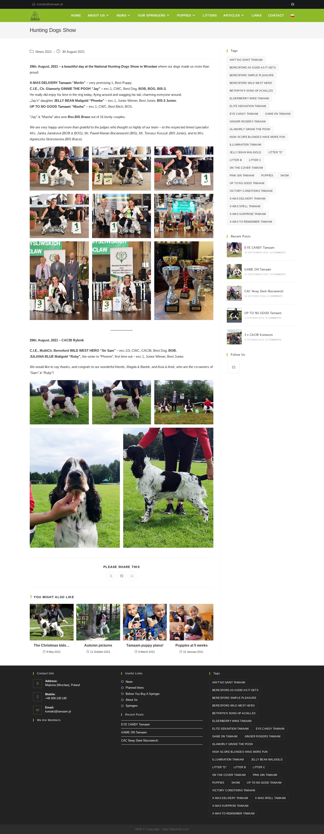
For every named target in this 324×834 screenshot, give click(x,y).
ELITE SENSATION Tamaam (248, 106)
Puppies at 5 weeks (191, 645)
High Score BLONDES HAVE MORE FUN (257, 137)
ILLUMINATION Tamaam (245, 144)
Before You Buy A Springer (143, 693)
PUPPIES (267, 175)
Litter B (236, 160)
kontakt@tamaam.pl (50, 4)
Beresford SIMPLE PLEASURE (252, 75)
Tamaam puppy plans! (144, 645)
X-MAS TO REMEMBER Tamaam (251, 221)
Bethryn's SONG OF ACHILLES (251, 90)
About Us (132, 699)
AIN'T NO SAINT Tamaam (246, 59)
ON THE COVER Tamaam (246, 167)
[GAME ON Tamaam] (234, 271)
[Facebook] (292, 4)
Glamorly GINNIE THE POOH (250, 129)
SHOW (284, 175)
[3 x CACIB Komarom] (234, 336)
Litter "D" (275, 152)
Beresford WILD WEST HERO (251, 83)
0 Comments (278, 252)
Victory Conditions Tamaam (251, 190)
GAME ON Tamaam (277, 113)
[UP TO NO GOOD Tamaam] (234, 315)
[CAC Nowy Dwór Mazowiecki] (234, 293)
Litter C (255, 160)
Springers (132, 705)
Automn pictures (98, 645)
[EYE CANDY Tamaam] (234, 249)
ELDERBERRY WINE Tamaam (249, 98)
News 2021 (43, 52)
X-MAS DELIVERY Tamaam (247, 198)
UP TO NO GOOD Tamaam (247, 183)
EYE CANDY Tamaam (244, 113)
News (129, 681)
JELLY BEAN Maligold (245, 152)
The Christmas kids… (52, 645)
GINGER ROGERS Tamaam (248, 121)
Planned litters (135, 687)
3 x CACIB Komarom (258, 335)
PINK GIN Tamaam (242, 175)
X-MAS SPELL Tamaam (245, 206)
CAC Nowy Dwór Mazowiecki (264, 291)
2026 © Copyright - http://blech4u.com (162, 829)
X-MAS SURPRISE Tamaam (248, 214)
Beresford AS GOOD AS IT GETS (253, 67)
